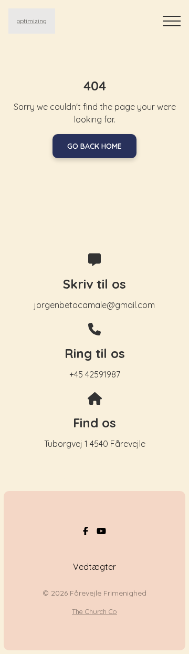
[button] (172, 21)
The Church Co (94, 611)
